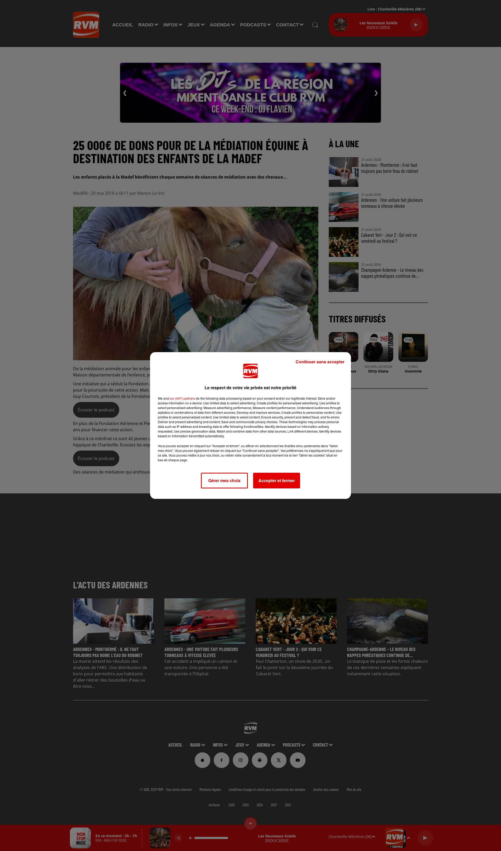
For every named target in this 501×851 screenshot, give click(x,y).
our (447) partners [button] (182, 398)
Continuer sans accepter (320, 362)
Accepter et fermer (276, 480)
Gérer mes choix (224, 480)
